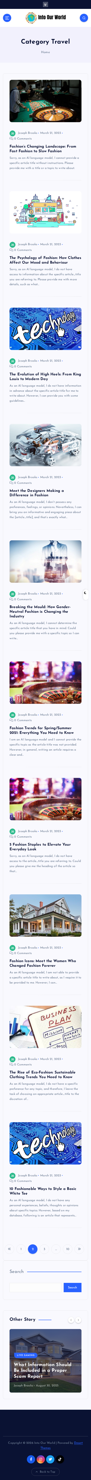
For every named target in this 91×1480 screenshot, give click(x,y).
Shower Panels (28, 1361)
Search (17, 1272)
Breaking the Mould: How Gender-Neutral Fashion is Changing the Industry (40, 611)
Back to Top (47, 1471)
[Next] (78, 1320)
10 (67, 1249)
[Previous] (71, 1320)
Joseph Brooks (27, 133)
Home (45, 52)
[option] (45, 1361)
